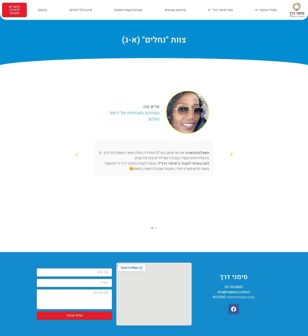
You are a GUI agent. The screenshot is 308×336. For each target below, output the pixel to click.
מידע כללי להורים (81, 10)
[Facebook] (233, 309)
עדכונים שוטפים (175, 10)
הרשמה (42, 10)
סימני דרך (234, 277)
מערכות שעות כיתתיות (128, 10)
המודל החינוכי (268, 10)
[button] (231, 154)
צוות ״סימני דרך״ (222, 10)
